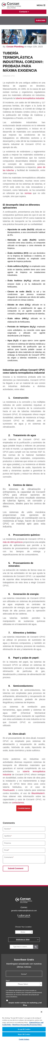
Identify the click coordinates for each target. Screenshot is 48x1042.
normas (28, 193)
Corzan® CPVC (9, 76)
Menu (40, 5)
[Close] (41, 1011)
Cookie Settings (24, 1039)
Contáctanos (24, 808)
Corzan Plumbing (15, 46)
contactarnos (18, 802)
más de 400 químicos (13, 542)
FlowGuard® (9, 790)
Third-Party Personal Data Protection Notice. (27, 1025)
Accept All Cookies (24, 1029)
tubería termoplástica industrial (30, 98)
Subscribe (40, 20)
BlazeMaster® (38, 793)
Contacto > (24, 12)
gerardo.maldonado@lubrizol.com (24, 911)
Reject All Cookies (24, 1034)
